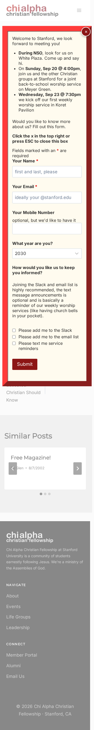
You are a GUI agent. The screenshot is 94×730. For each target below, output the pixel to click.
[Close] (86, 31)
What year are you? (32, 243)
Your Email (24, 186)
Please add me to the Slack (45, 330)
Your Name (25, 160)
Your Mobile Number (33, 212)
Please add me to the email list (49, 336)
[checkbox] (14, 330)
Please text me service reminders (41, 346)
